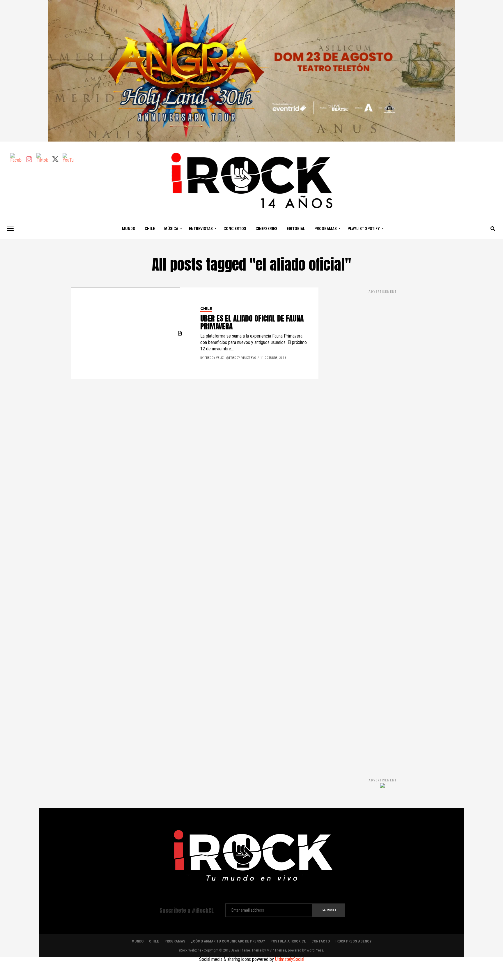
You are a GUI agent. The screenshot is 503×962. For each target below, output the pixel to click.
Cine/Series (266, 228)
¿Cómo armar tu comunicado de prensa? (228, 941)
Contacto (320, 941)
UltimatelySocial (289, 959)
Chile (150, 228)
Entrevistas (201, 228)
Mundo (128, 228)
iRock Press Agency (353, 941)
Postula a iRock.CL (288, 941)
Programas (325, 228)
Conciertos (235, 228)
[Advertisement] (382, 528)
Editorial (296, 228)
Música (171, 228)
